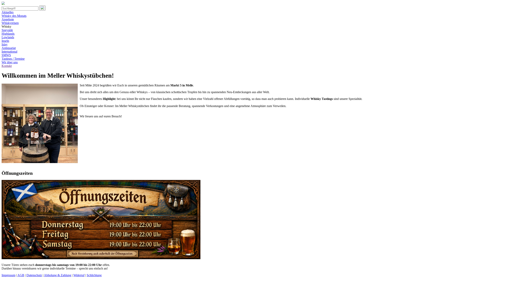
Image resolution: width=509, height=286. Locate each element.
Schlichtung (94, 275)
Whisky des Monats (14, 15)
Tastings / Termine (13, 58)
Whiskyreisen (10, 23)
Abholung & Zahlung (57, 275)
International (9, 51)
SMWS (6, 55)
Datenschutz (34, 275)
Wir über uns (10, 62)
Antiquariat (9, 48)
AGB (20, 275)
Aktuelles (8, 12)
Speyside (7, 30)
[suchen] (42, 8)
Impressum (8, 275)
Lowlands (8, 37)
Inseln (5, 41)
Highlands (8, 33)
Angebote (8, 19)
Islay (5, 44)
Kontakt (7, 66)
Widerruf (79, 275)
